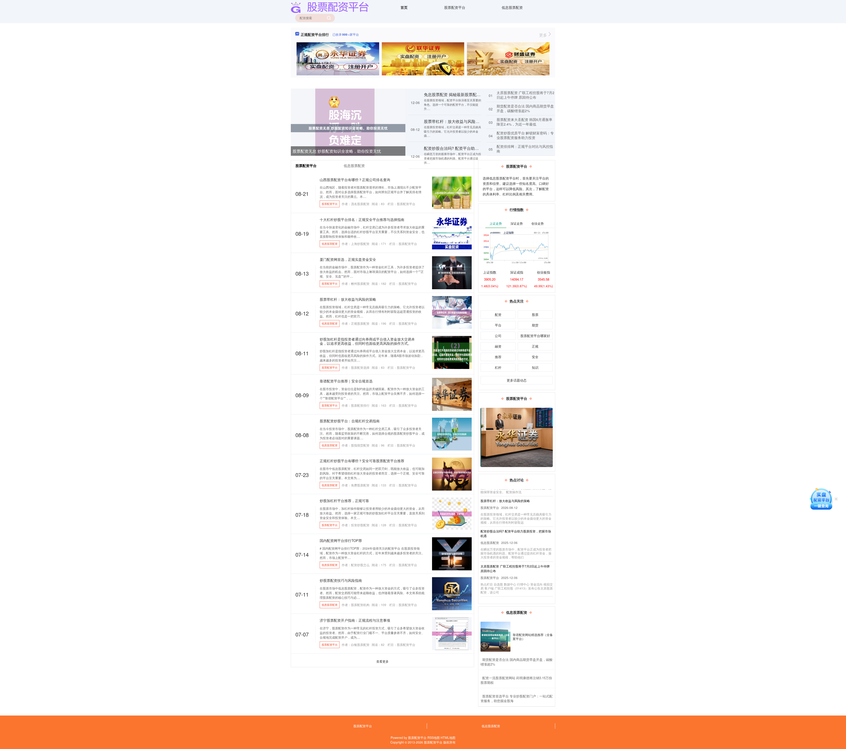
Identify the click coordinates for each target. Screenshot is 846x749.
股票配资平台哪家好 (535, 335)
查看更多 (382, 661)
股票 (535, 314)
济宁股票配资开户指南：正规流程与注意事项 (355, 620)
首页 (404, 7)
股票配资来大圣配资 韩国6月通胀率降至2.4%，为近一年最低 (524, 122)
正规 (535, 346)
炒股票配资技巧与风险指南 (341, 580)
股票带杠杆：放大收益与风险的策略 (455, 121)
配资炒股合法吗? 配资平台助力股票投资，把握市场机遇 (473, 148)
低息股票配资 (512, 7)
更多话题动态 (517, 380)
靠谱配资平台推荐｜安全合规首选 (346, 381)
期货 (535, 325)
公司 (498, 335)
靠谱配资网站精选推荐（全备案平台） (533, 636)
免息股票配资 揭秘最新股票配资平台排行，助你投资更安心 (476, 94)
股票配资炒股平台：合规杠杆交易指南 (350, 420)
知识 (535, 367)
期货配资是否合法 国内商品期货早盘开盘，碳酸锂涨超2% (525, 108)
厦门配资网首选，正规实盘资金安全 (348, 259)
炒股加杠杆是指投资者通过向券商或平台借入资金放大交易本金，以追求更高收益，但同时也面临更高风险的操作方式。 (367, 341)
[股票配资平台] (329, 7)
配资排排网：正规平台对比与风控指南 (525, 149)
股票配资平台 (454, 7)
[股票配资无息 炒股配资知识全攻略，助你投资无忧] (348, 128)
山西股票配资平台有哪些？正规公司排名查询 (355, 179)
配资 (498, 314)
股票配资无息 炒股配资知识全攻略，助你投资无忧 (337, 151)
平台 (498, 325)
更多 (543, 35)
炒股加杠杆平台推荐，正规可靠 (344, 500)
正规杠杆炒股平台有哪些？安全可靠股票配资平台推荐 (362, 460)
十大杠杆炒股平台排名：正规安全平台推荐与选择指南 (362, 219)
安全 (535, 356)
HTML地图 (448, 737)
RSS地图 (433, 737)
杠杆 (498, 367)
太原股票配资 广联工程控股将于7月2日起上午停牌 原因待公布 (525, 95)
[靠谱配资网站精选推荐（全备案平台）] (495, 637)
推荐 (498, 356)
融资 (498, 346)
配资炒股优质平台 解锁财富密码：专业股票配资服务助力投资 (525, 135)
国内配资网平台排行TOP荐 (341, 540)
